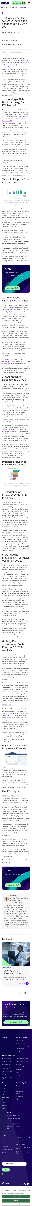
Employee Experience (7, 1149)
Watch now (10, 288)
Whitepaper (8, 967)
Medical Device (20, 1048)
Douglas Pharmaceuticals (13, 1118)
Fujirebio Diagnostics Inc (13, 1124)
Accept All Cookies (16, 1197)
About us (4, 1138)
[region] (16, 1196)
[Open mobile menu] (29, 3)
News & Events (6, 1086)
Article (9, 7)
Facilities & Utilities (21, 1067)
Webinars (4, 1091)
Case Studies (5, 1097)
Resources (4, 7)
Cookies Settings (16, 1204)
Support (18, 1099)
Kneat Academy (20, 1096)
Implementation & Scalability (21, 1092)
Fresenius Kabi (10, 1131)
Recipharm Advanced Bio (13, 1115)
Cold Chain (5, 1074)
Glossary (4, 1102)
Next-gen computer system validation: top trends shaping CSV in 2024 (19, 7)
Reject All (16, 1200)
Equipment (19, 1064)
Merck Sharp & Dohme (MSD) (13, 1127)
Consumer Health (21, 1043)
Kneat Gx (5, 370)
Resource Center (6, 1100)
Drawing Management (22, 1061)
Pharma (18, 1051)
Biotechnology (20, 1040)
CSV (8, 67)
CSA (10, 121)
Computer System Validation (7, 1078)
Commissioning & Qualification (6, 1067)
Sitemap (4, 1152)
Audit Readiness (6, 1061)
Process (18, 1075)
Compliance (5, 1144)
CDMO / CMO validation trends (12, 972)
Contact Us (5, 1146)
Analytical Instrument (7, 1058)
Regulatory (5, 1105)
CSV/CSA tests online (22, 408)
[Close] (28, 1187)
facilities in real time (8, 715)
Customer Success (21, 1089)
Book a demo (16, 3)
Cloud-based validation (9, 309)
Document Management (22, 1058)
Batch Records (6, 1064)
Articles (4, 1089)
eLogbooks (19, 1069)
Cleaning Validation (7, 1071)
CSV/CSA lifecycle (20, 841)
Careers (4, 1141)
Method (18, 1072)
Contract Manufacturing (22, 1046)
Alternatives (5, 1108)
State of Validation (18, 166)
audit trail (14, 787)
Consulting (19, 1086)
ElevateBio (9, 1121)
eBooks (4, 1094)
